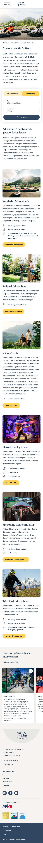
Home (5, 43)
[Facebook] (10, 793)
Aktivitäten (14, 43)
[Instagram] (5, 793)
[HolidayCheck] (6, 815)
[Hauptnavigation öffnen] (39, 4)
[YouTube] (16, 793)
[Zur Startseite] (21, 4)
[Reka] (21, 806)
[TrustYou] (22, 815)
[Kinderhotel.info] (14, 815)
